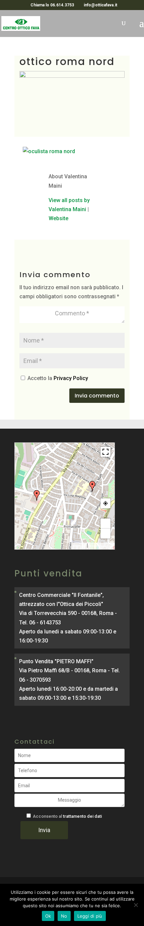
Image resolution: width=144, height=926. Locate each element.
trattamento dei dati (82, 816)
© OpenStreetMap (101, 546)
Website (58, 218)
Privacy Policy (71, 378)
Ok (48, 916)
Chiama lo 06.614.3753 (52, 5)
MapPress (79, 546)
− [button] (105, 533)
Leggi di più (89, 916)
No (64, 916)
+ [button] (105, 523)
